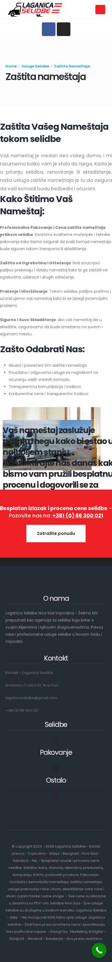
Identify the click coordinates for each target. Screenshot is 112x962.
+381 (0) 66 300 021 (21, 710)
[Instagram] (63, 29)
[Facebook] (48, 29)
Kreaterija (54, 938)
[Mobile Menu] (100, 9)
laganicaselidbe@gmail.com (31, 697)
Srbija (54, 853)
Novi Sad (90, 853)
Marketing (79, 931)
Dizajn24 (17, 938)
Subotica (20, 860)
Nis (34, 860)
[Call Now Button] (99, 950)
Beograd (71, 853)
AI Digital (95, 931)
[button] (56, 740)
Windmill (35, 938)
